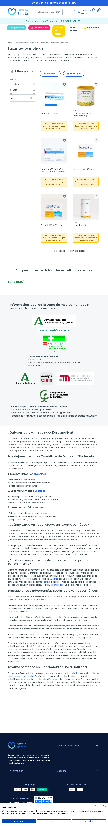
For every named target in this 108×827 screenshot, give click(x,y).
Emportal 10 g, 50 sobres (84, 169)
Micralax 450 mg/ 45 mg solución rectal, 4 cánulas (53, 170)
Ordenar (51, 73)
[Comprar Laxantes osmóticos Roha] (19, 281)
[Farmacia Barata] (18, 11)
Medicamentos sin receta (26, 43)
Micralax (40, 491)
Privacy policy (100, 806)
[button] (97, 11)
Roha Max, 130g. (80, 225)
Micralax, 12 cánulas (50, 113)
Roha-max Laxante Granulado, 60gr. (82, 114)
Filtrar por (75, 73)
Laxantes (44, 43)
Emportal (40, 474)
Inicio (10, 43)
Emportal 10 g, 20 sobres (52, 225)
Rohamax (41, 507)
